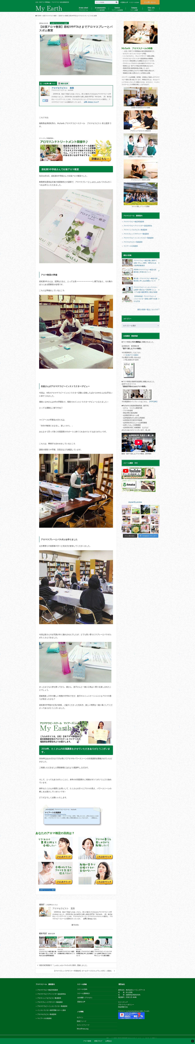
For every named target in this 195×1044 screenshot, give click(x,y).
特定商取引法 (123, 1007)
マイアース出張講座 (117, 8)
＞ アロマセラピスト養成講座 (132, 242)
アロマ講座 (87, 1041)
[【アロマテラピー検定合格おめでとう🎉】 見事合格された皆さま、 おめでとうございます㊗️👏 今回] (155, 509)
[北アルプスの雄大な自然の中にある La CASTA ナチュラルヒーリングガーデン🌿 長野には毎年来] (145, 509)
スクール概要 (134, 8)
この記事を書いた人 (49, 83)
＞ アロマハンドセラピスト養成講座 (134, 230)
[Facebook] (46, 102)
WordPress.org (82, 1029)
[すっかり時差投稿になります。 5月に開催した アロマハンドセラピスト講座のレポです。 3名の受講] (145, 519)
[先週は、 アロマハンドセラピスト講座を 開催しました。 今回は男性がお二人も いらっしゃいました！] (155, 528)
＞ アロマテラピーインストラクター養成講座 (138, 238)
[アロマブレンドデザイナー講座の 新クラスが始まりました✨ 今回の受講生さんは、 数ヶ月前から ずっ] (155, 519)
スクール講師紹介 (83, 993)
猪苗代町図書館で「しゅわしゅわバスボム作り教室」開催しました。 (63, 965)
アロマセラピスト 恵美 (63, 88)
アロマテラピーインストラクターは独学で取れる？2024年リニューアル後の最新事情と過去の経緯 (145, 289)
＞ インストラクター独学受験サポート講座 (50, 1010)
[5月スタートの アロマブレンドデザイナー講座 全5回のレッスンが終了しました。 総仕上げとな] (126, 509)
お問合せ (108, 1041)
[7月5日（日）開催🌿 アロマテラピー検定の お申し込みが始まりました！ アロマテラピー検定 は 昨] (145, 528)
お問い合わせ (151, 2)
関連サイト (151, 8)
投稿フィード (81, 1021)
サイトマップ (123, 1002)
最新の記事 (64, 83)
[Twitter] (43, 102)
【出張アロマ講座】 (132, 355)
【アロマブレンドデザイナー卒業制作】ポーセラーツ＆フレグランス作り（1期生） (83, 971)
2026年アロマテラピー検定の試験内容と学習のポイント (145, 271)
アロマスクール (83, 8)
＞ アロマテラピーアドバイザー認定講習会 (137, 226)
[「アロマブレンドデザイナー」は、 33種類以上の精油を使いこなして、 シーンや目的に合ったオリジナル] (136, 509)
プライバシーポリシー (126, 1004)
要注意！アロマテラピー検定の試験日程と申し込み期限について (145, 279)
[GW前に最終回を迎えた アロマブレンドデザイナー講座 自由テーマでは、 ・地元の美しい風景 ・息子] (126, 528)
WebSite (76, 925)
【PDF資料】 (153, 401)
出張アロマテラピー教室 (47, 890)
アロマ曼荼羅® (100, 8)
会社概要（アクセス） (85, 997)
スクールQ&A (135, 2)
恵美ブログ (98, 1041)
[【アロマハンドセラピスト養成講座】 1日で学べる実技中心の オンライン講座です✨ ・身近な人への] (136, 519)
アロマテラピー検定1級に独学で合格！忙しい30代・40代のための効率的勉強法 (145, 262)
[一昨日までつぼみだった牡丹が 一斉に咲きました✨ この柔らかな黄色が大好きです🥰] (136, 528)
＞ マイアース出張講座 (130, 246)
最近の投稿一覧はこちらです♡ (148, 309)
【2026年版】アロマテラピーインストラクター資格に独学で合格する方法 (145, 298)
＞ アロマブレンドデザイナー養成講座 (135, 234)
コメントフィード (83, 1025)
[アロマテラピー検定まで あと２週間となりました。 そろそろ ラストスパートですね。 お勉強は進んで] (126, 519)
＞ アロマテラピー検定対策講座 (133, 222)
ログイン (80, 1017)
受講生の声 (124, 2)
